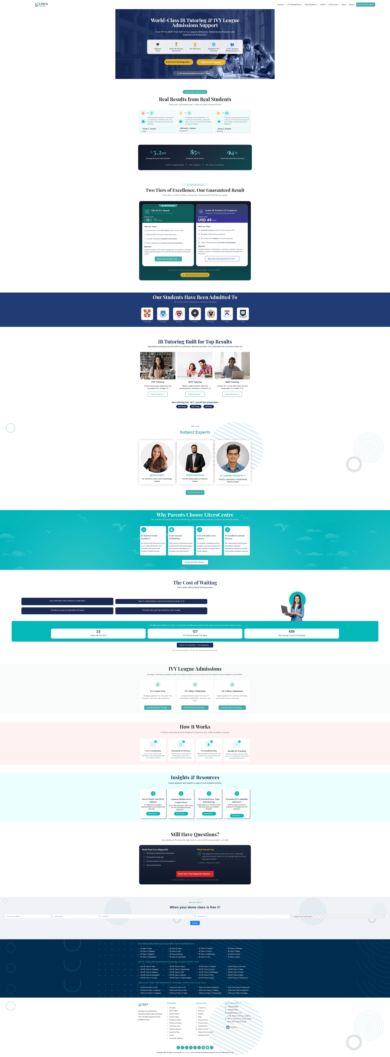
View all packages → (214, 270)
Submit (195, 923)
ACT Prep (195, 407)
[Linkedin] (191, 1047)
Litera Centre (186, 1052)
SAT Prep (182, 407)
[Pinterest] (195, 1047)
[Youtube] (182, 1047)
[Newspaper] (211, 1047)
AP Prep (208, 407)
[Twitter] (199, 1047)
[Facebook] (178, 1047)
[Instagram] (186, 1047)
